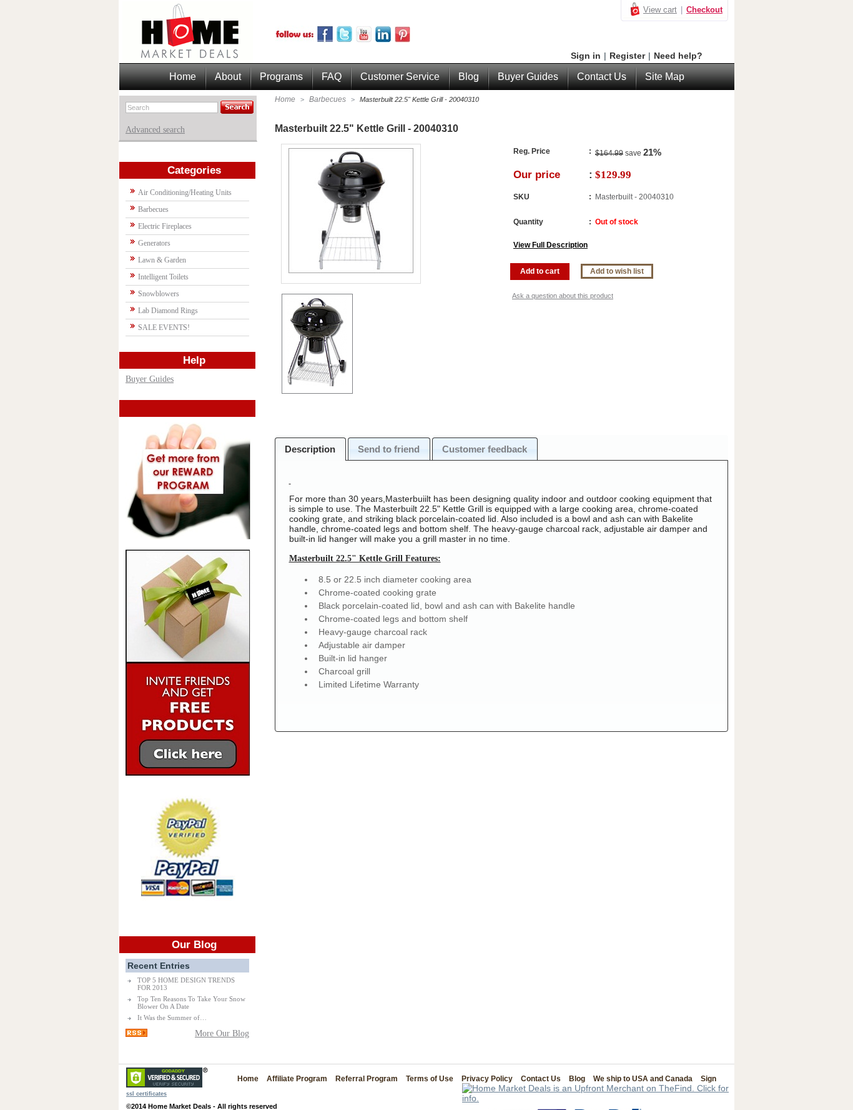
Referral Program (366, 1078)
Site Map (664, 76)
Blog (468, 76)
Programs (281, 76)
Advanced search (155, 129)
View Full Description (550, 245)
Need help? (678, 56)
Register (627, 56)
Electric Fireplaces (165, 226)
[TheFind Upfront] (598, 1098)
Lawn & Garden (162, 260)
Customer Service (400, 76)
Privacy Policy (487, 1078)
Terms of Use (429, 1078)
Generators (154, 243)
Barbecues (327, 99)
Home (285, 99)
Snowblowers (158, 293)
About (228, 76)
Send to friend (389, 449)
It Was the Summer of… (172, 1017)
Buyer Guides (150, 379)
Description (310, 449)
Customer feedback (484, 449)
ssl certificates (146, 1094)
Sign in (586, 56)
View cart (660, 9)
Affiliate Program (297, 1078)
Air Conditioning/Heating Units (185, 192)
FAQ (332, 76)
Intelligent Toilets (163, 276)
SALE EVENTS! (164, 327)
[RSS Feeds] (136, 1034)
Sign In (712, 1078)
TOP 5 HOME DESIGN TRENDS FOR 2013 (186, 983)
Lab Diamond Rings (168, 310)
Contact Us (601, 76)
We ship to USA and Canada (643, 1078)
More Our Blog (222, 1033)
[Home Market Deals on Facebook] (325, 39)
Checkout (704, 9)
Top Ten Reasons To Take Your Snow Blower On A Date (191, 1002)
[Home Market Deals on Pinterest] (402, 39)
